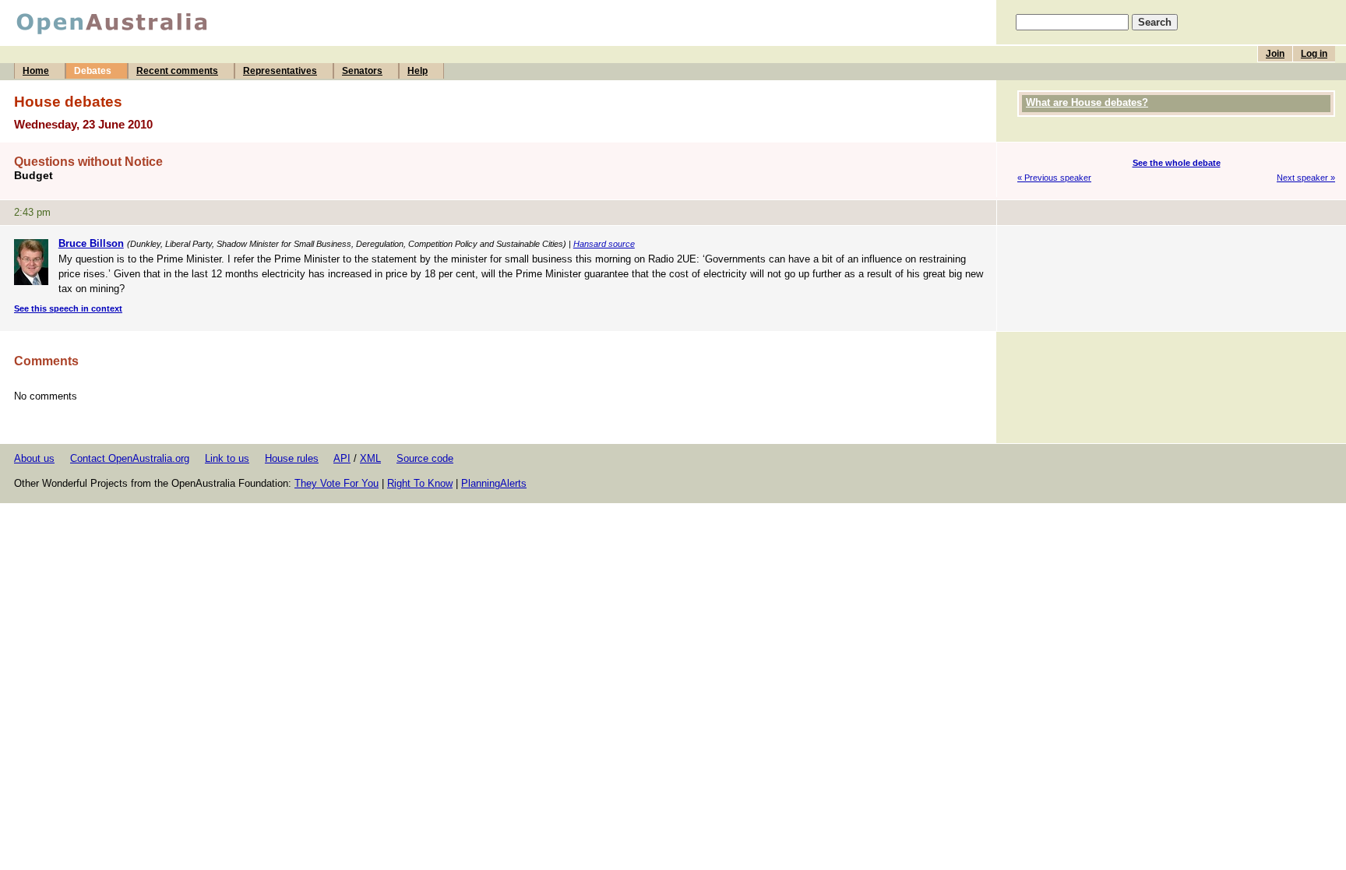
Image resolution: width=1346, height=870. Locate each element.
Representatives (280, 70)
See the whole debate (1177, 162)
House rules (292, 458)
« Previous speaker (1054, 177)
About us (34, 458)
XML (370, 458)
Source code (424, 458)
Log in (1314, 53)
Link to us (227, 458)
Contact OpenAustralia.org (129, 458)
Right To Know (420, 483)
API (342, 458)
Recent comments (177, 70)
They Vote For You (336, 483)
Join (1275, 53)
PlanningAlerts (494, 483)
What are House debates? (1087, 102)
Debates (92, 70)
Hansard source (604, 243)
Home (36, 70)
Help (417, 70)
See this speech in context (68, 308)
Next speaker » (1306, 177)
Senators (362, 70)
